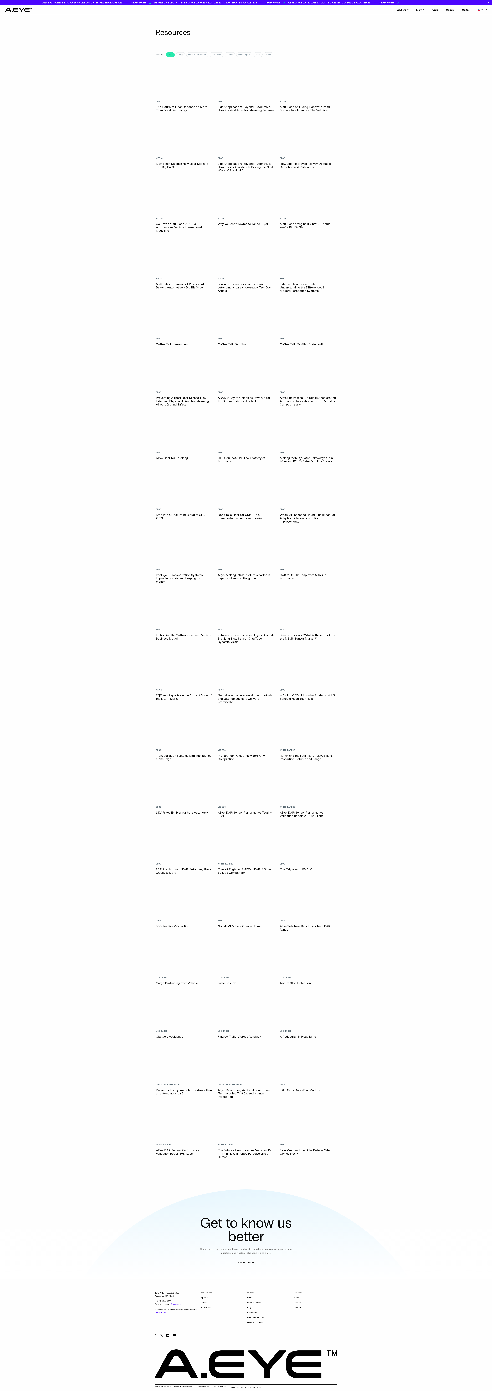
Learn (419, 9)
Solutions (401, 9)
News (249, 1298)
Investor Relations (255, 1323)
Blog (249, 1308)
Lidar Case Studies (255, 1318)
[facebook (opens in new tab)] (155, 1335)
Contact (466, 9)
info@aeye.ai (175, 1304)
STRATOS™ (206, 1308)
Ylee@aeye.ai (160, 1312)
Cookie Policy (203, 1387)
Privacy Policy (219, 1387)
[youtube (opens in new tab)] (174, 1335)
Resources (252, 1313)
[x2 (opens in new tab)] (161, 1335)
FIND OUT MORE (246, 1263)
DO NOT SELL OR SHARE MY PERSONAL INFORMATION (173, 1387)
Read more (139, 2)
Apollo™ (204, 1298)
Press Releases (254, 1303)
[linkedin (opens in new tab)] (167, 1335)
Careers (450, 9)
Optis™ (204, 1303)
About (435, 9)
